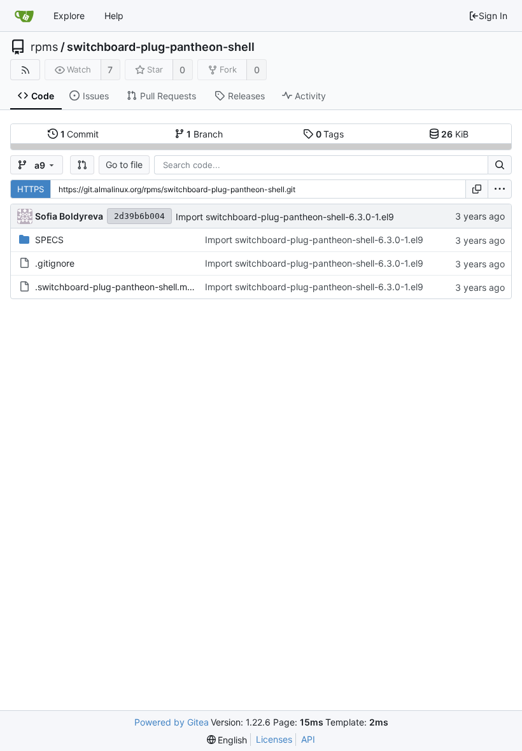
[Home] (24, 15)
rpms (44, 47)
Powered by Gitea (171, 722)
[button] (82, 164)
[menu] (500, 189)
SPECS (49, 239)
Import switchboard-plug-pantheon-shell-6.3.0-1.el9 (285, 216)
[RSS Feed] (25, 69)
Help (113, 15)
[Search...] (500, 164)
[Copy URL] (476, 189)
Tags (330, 134)
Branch (205, 134)
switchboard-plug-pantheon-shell (161, 47)
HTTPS (30, 189)
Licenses (274, 739)
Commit (79, 134)
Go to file (124, 164)
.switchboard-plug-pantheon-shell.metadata (127, 286)
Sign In (493, 15)
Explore (69, 15)
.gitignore (54, 263)
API (308, 739)
